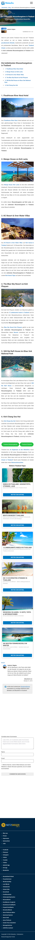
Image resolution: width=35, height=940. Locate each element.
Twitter (5, 862)
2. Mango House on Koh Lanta (14, 72)
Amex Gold (6, 917)
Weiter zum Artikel (17, 494)
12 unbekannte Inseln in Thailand (19, 312)
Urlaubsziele (6, 886)
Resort (3, 662)
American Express (8, 915)
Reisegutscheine (7, 925)
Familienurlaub (7, 894)
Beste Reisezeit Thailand (13, 515)
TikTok (5, 857)
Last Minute (6, 884)
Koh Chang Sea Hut (9, 421)
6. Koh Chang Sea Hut (11, 85)
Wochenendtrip (7, 881)
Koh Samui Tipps (10, 275)
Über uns (5, 833)
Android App (6, 865)
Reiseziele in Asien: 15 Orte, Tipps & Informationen (17, 613)
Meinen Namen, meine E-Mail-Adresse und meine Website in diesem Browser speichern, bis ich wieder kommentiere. (16, 766)
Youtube (5, 860)
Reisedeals (4, 7)
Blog (9, 7)
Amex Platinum (7, 920)
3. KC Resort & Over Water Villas (14, 74)
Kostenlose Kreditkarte (9, 904)
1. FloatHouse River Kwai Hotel (14, 69)
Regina (13, 29)
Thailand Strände (27, 444)
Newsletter (6, 870)
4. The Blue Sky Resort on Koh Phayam (16, 77)
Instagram (5, 854)
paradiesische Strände (7, 43)
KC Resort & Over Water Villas (13, 242)
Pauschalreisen (7, 879)
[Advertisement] (17, 717)
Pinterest (5, 852)
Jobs (4, 843)
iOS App (5, 867)
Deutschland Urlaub (8, 876)
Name (3, 752)
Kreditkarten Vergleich (9, 902)
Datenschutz (6, 841)
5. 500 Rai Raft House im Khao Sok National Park (18, 81)
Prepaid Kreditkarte (8, 907)
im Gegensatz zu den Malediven (20, 449)
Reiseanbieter (7, 899)
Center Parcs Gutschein (9, 922)
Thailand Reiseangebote (10, 444)
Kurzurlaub (6, 892)
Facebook (5, 849)
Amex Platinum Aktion (9, 912)
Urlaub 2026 (6, 889)
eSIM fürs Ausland (8, 928)
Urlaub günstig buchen (9, 897)
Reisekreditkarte (25, 686)
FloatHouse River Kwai (11, 120)
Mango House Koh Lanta (11, 184)
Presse (5, 835)
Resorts (16, 332)
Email (3, 758)
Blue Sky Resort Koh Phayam (13, 327)
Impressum (6, 838)
